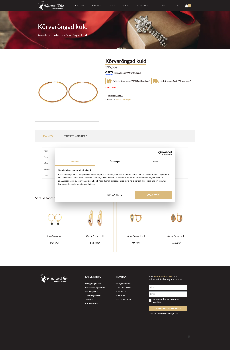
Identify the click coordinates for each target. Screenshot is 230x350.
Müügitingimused (93, 283)
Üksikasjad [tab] (115, 161)
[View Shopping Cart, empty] (188, 6)
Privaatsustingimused (95, 287)
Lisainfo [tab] (47, 136)
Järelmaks (90, 299)
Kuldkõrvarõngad (123, 99)
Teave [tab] (155, 161)
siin (177, 313)
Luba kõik (153, 195)
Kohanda (113, 195)
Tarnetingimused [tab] (75, 136)
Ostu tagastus (91, 291)
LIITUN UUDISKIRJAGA (168, 308)
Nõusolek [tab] (75, 161)
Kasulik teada (91, 303)
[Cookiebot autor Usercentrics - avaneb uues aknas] (160, 153)
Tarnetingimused (92, 295)
